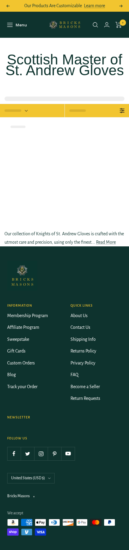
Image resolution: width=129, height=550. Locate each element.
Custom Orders (21, 363)
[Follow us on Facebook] (14, 453)
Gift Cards (16, 351)
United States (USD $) (28, 478)
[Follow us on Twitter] (27, 453)
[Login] (107, 24)
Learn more (94, 5)
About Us (79, 315)
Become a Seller (85, 386)
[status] (32, 110)
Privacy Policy (82, 363)
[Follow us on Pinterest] (54, 453)
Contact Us (80, 327)
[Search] (95, 25)
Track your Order (22, 386)
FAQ (74, 374)
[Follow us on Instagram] (41, 453)
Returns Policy (83, 351)
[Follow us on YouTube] (68, 453)
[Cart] (119, 25)
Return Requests (85, 398)
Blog (11, 374)
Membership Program (27, 315)
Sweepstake (18, 339)
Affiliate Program (23, 327)
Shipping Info (83, 339)
